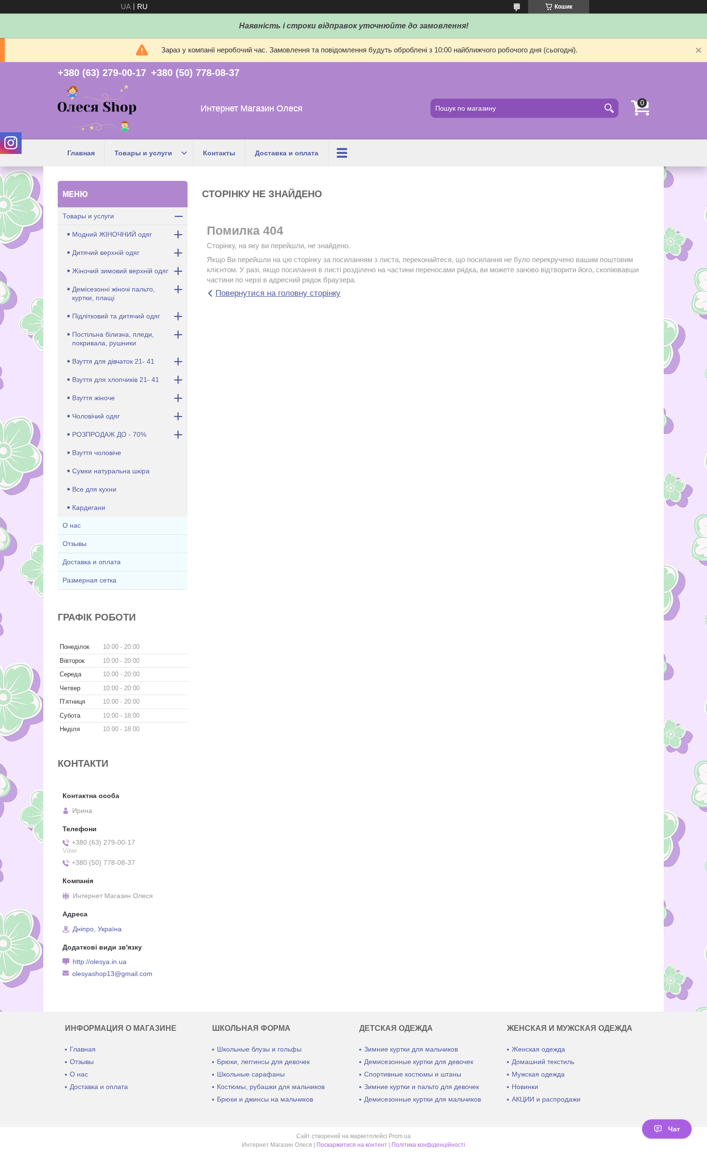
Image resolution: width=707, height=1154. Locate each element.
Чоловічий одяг (96, 416)
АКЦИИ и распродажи (546, 1099)
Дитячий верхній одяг (105, 252)
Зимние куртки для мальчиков (411, 1049)
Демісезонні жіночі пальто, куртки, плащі (113, 293)
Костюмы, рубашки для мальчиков (271, 1087)
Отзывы (75, 543)
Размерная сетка (89, 580)
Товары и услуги (143, 153)
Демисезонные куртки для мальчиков (422, 1099)
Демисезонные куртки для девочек (418, 1061)
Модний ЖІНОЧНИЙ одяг (112, 234)
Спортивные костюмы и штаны (412, 1074)
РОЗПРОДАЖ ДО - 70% (109, 434)
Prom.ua (400, 1136)
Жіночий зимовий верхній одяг (120, 271)
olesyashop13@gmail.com (112, 973)
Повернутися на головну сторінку (278, 293)
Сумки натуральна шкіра (111, 471)
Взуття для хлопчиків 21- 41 (115, 379)
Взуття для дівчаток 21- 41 (113, 361)
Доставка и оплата (286, 153)
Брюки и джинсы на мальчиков (265, 1099)
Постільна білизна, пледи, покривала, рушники (113, 338)
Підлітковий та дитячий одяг (116, 316)
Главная (81, 153)
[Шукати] (609, 108)
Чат (674, 1129)
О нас (72, 525)
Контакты (219, 153)
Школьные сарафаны (251, 1074)
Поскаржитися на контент (351, 1144)
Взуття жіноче (93, 398)
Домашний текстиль (543, 1061)
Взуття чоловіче (96, 453)
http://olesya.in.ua (99, 961)
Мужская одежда (538, 1074)
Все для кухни (94, 489)
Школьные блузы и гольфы (259, 1049)
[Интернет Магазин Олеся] (97, 108)
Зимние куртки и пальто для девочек (421, 1087)
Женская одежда (538, 1049)
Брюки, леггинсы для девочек (263, 1061)
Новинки (525, 1087)
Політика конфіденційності (428, 1144)
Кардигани (88, 507)
